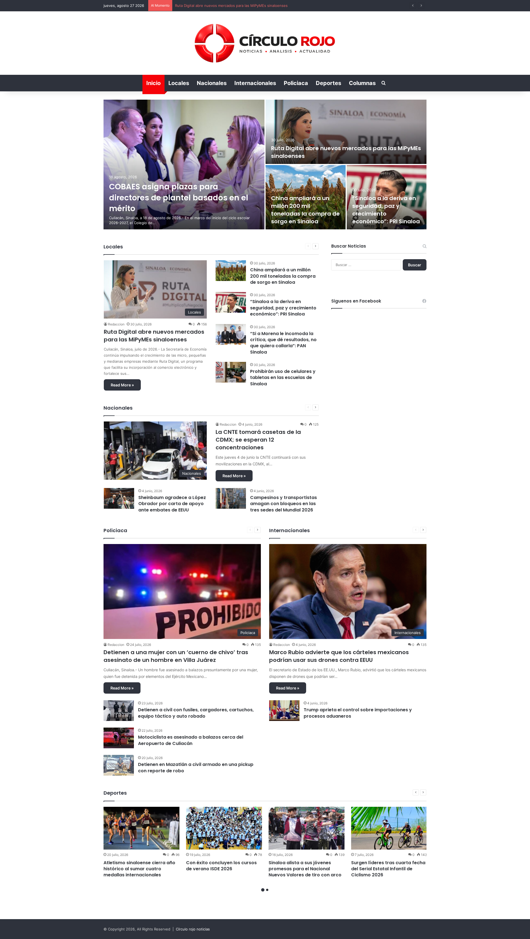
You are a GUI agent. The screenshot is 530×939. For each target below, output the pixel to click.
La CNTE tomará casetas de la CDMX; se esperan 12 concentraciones (258, 439)
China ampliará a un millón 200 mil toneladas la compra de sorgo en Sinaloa (239, 5)
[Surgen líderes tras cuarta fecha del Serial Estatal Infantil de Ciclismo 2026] (389, 828)
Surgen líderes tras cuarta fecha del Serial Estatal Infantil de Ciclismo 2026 (388, 869)
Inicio (153, 83)
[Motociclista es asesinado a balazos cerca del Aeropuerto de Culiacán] (119, 738)
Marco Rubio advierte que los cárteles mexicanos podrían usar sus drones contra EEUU (339, 656)
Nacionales (212, 83)
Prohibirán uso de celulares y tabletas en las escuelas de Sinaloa (283, 377)
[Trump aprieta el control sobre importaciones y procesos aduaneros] (284, 710)
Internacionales (255, 83)
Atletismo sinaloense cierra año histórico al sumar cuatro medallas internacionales (139, 869)
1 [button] (262, 890)
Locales (178, 83)
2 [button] (267, 890)
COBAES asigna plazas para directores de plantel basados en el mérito (178, 197)
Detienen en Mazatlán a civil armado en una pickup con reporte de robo (195, 767)
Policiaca (296, 83)
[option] (265, 164)
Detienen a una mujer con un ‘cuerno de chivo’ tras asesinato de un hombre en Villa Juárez (176, 656)
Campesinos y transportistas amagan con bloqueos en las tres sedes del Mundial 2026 (283, 503)
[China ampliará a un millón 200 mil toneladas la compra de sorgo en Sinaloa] (231, 270)
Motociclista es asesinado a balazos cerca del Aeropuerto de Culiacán (190, 740)
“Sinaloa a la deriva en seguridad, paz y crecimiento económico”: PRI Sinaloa (386, 209)
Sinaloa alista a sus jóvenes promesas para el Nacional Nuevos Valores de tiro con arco (305, 869)
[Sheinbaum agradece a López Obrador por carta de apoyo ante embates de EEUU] (119, 498)
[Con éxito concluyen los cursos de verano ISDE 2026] (224, 828)
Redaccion (116, 324)
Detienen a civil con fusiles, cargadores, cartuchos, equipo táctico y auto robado (196, 713)
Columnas (362, 83)
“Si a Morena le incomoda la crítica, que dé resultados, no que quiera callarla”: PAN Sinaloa (283, 342)
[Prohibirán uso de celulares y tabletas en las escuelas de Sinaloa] (231, 372)
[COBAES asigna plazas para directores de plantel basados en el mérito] (184, 164)
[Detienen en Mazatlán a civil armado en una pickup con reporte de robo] (119, 765)
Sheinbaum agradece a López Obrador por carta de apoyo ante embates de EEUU (172, 503)
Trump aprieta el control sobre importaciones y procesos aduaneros (358, 713)
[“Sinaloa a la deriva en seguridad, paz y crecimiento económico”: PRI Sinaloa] (231, 302)
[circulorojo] (265, 43)
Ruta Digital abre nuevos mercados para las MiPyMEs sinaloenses (154, 335)
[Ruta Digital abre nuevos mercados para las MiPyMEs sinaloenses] (346, 132)
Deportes (328, 83)
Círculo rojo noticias (193, 929)
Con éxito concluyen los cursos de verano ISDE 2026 (221, 866)
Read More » (122, 385)
